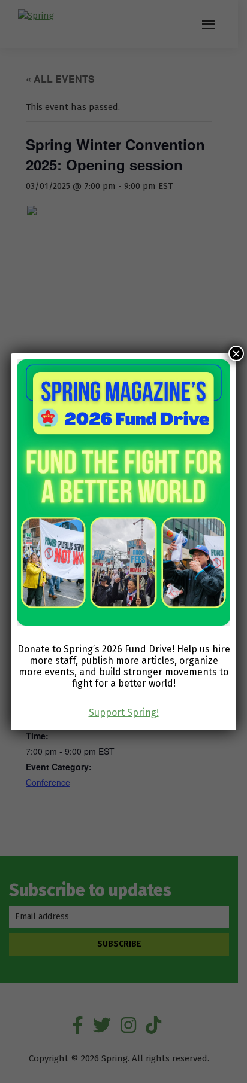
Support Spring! (124, 712)
